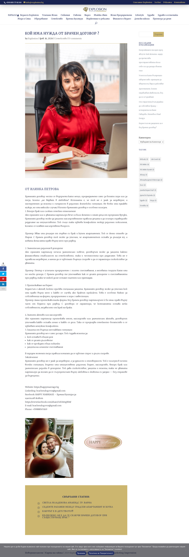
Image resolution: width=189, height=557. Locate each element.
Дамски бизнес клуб (148, 190)
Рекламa (167, 2)
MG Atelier (144, 164)
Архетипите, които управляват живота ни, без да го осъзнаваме (151, 93)
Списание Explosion (142, 2)
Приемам (81, 553)
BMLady (144, 159)
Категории (145, 137)
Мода (153, 200)
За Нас (157, 2)
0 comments (75, 38)
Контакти (179, 2)
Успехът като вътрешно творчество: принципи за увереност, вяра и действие (151, 79)
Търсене (159, 34)
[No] (185, 550)
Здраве (143, 200)
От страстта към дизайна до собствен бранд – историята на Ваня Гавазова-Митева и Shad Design (151, 110)
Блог (142, 185)
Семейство (61, 38)
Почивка (144, 206)
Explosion (33, 38)
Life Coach (155, 159)
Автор (143, 175)
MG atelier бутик (147, 170)
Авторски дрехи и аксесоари (151, 180)
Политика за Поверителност (101, 553)
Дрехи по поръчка (147, 195)
